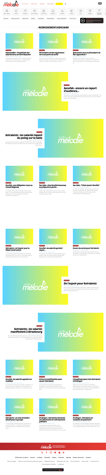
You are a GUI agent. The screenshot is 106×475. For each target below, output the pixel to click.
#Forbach (6, 18)
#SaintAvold (25, 18)
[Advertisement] (53, 212)
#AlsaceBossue (50, 18)
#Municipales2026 (61, 18)
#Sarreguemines (15, 18)
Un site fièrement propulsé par (51, 469)
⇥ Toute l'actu (72, 18)
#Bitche (33, 18)
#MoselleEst (41, 18)
